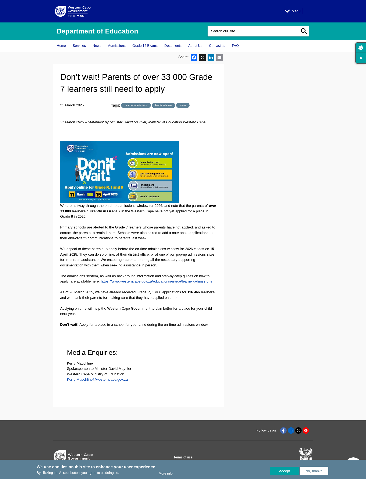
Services (79, 45)
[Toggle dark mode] (360, 47)
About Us (195, 45)
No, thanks (314, 471)
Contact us (217, 45)
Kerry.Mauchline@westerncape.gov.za (97, 379)
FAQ (235, 45)
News (97, 45)
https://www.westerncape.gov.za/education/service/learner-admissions (156, 281)
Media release (163, 105)
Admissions (117, 45)
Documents (173, 45)
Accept (284, 471)
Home (61, 45)
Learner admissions (136, 105)
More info (166, 473)
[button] (304, 31)
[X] (202, 57)
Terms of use (183, 457)
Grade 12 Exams (145, 45)
